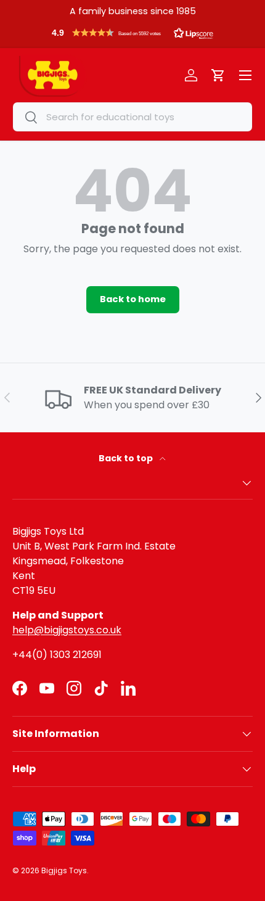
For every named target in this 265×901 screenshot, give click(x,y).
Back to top (127, 458)
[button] (132, 35)
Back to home (133, 299)
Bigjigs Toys (64, 870)
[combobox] (132, 116)
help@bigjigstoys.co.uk (66, 630)
